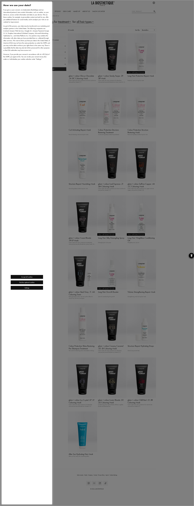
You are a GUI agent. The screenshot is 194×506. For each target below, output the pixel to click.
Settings (27, 288)
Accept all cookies (27, 277)
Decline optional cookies (27, 282)
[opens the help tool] (191, 255)
